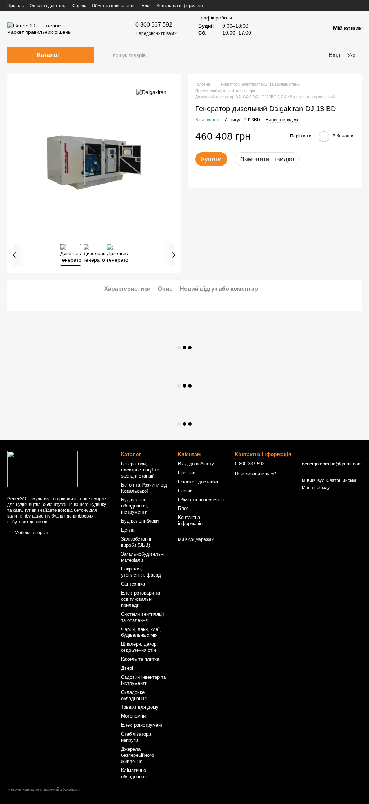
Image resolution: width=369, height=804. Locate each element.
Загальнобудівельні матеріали (142, 557)
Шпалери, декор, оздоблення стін (139, 647)
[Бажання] (287, 29)
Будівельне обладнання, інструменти (134, 506)
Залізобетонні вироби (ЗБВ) (136, 542)
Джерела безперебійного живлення (137, 755)
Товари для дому (140, 707)
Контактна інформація (180, 5)
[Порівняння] (305, 29)
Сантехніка (133, 584)
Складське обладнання (134, 695)
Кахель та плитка (140, 659)
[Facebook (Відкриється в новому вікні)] (324, 5)
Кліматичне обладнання (134, 773)
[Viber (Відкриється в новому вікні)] (350, 5)
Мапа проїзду (316, 487)
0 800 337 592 (153, 25)
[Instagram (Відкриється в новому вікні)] (341, 5)
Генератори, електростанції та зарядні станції (140, 470)
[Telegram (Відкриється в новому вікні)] (359, 5)
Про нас (15, 5)
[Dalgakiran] (151, 92)
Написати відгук (282, 119)
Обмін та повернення (114, 5)
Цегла (127, 530)
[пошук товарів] (106, 55)
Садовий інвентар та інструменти (143, 680)
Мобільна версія (31, 532)
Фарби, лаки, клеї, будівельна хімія (141, 632)
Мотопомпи (133, 716)
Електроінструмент (142, 725)
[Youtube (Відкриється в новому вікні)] (333, 5)
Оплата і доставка (48, 5)
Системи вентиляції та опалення (142, 617)
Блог (146, 5)
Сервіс (79, 5)
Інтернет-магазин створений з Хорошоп (43, 789)
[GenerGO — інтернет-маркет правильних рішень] (42, 468)
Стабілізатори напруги (136, 737)
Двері (127, 668)
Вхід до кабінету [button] (196, 463)
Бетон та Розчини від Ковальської (144, 488)
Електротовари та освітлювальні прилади (140, 599)
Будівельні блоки (140, 521)
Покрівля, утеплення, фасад (141, 572)
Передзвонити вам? (156, 33)
